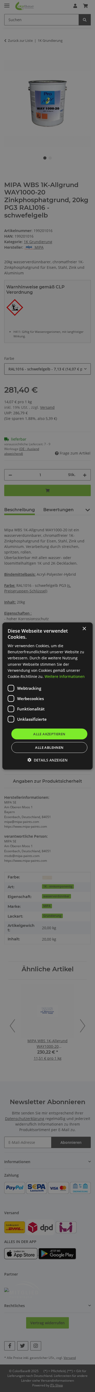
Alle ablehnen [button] (49, 747)
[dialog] (47, 696)
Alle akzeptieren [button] (49, 733)
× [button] (84, 629)
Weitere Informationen (65, 676)
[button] (47, 760)
